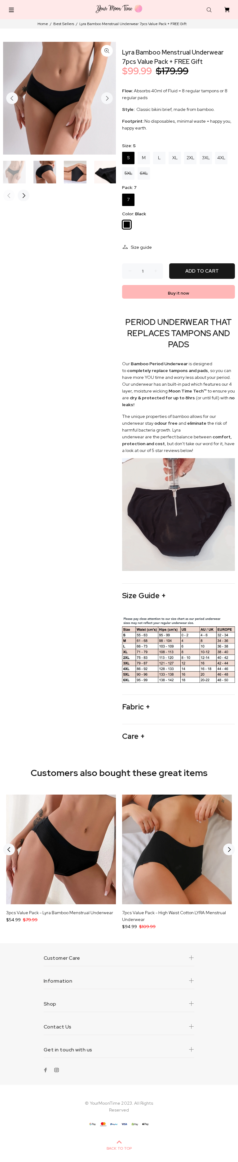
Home (42, 23)
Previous (12, 98)
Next (107, 98)
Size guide (141, 247)
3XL (206, 157)
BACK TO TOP (119, 1148)
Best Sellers (63, 23)
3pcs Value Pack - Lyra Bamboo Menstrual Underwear (59, 912)
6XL (144, 173)
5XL (128, 173)
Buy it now (178, 293)
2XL (190, 157)
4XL (221, 157)
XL (175, 157)
